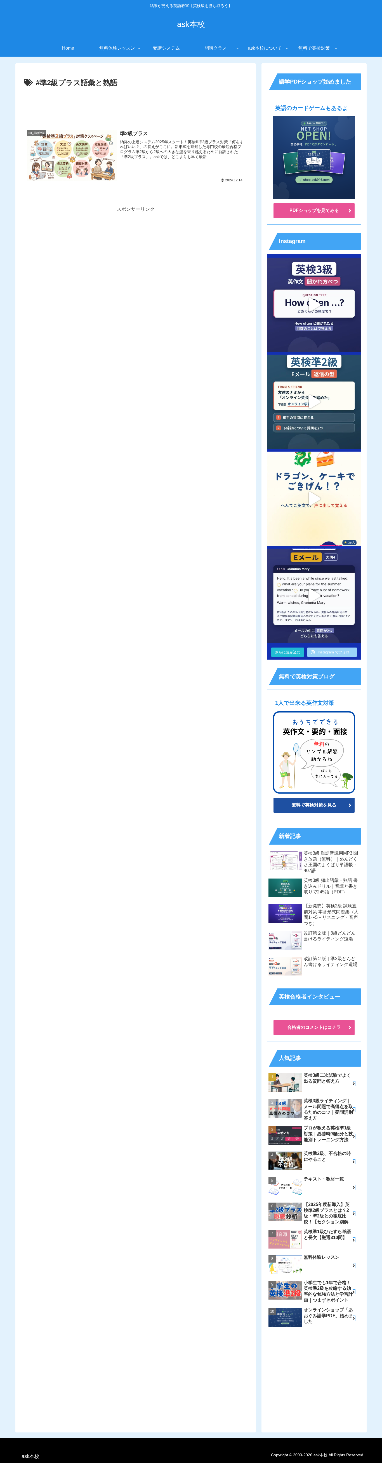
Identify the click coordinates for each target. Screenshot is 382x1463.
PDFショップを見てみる (314, 210)
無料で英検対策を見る (314, 805)
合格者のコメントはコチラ (314, 1027)
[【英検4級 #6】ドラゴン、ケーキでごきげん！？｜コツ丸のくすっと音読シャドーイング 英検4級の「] (314, 499)
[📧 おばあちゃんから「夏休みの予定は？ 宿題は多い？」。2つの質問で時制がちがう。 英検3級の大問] (314, 596)
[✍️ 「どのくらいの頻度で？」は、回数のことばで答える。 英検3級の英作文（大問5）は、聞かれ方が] (314, 305)
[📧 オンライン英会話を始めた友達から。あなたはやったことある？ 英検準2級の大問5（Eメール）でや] (314, 402)
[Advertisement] (135, 104)
